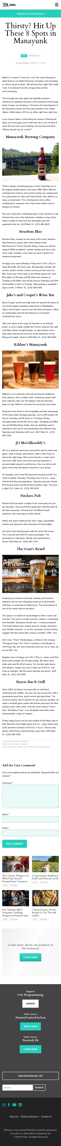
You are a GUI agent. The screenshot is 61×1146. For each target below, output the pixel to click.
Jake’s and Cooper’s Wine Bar (30, 294)
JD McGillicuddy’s (30, 442)
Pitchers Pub (30, 495)
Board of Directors (29, 1116)
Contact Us (46, 1116)
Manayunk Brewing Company (30, 136)
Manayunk (34, 55)
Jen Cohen (24, 63)
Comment (7, 783)
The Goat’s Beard (31, 548)
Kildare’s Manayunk (30, 344)
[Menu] (57, 4)
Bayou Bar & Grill (30, 681)
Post (24, 55)
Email (5, 828)
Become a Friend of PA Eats (30, 13)
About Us (14, 1116)
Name (5, 814)
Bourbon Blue (30, 231)
